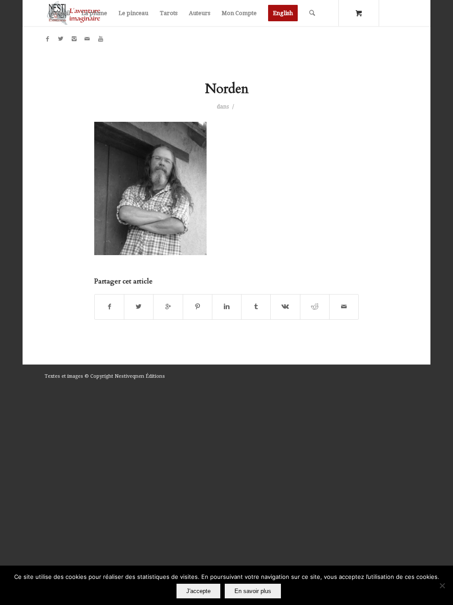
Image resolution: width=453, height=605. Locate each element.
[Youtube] (100, 39)
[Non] (442, 585)
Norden (227, 89)
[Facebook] (47, 39)
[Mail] (87, 39)
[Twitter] (60, 39)
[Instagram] (74, 39)
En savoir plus (252, 591)
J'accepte (198, 591)
